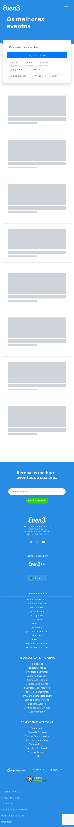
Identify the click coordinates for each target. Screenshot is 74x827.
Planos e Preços (37, 744)
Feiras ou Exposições (37, 647)
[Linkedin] (31, 542)
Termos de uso (9, 803)
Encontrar (38, 55)
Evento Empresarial (37, 599)
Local (13, 62)
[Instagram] (37, 542)
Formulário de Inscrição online (37, 695)
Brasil (37, 577)
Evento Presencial (37, 603)
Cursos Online (37, 635)
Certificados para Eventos (37, 707)
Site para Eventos (37, 703)
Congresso (37, 615)
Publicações (37, 663)
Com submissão (18, 75)
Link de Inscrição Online (37, 699)
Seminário (37, 623)
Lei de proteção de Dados (14, 809)
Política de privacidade (12, 815)
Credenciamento (37, 711)
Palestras (37, 639)
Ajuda (37, 756)
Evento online (37, 607)
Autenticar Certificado (37, 748)
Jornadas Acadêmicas (37, 631)
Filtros (39, 75)
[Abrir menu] (66, 7)
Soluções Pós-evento (37, 683)
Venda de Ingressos (37, 675)
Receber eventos (37, 500)
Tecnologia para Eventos (37, 691)
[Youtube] (43, 542)
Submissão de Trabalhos (37, 687)
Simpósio (37, 619)
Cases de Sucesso (37, 732)
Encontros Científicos (37, 643)
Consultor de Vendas (37, 740)
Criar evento (37, 728)
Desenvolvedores (37, 752)
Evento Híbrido (37, 611)
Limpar (53, 75)
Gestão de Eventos (37, 679)
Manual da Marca (10, 797)
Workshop (37, 627)
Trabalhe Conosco (10, 791)
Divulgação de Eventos (37, 671)
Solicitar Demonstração (37, 736)
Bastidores (7, 821)
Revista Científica (37, 667)
